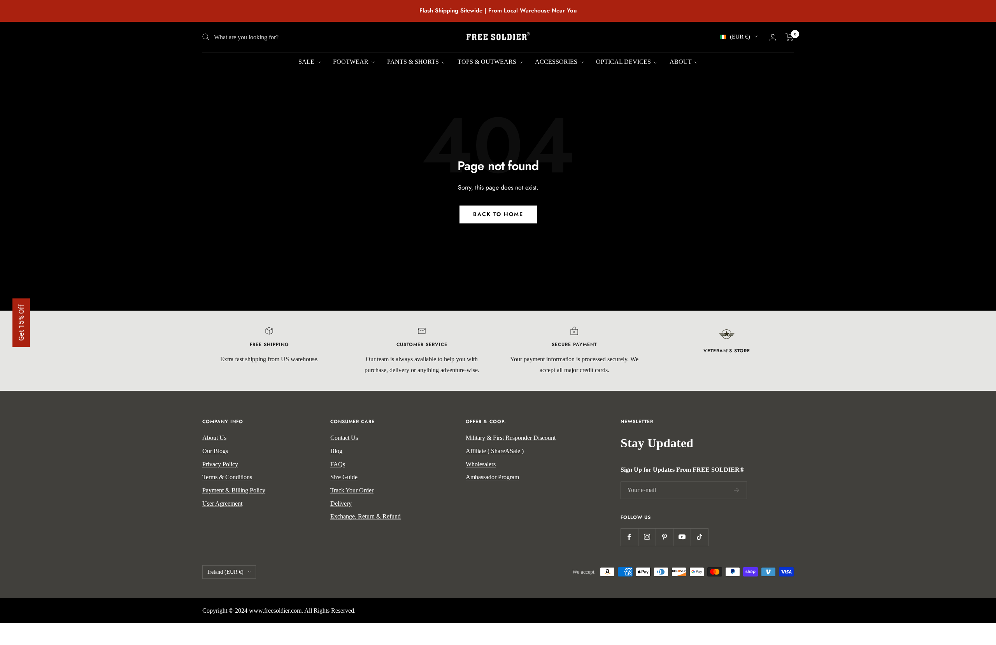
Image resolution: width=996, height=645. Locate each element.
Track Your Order (352, 490)
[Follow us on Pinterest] (664, 537)
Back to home (498, 214)
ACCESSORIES (557, 61)
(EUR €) (740, 36)
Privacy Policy (220, 464)
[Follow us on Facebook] (629, 537)
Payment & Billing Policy (233, 490)
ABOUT (681, 61)
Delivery (341, 503)
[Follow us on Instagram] (647, 537)
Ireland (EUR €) (225, 572)
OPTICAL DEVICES (624, 61)
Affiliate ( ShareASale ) (495, 451)
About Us (214, 437)
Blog (336, 451)
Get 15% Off (21, 322)
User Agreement (222, 503)
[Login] (772, 37)
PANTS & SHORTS (413, 61)
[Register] (736, 490)
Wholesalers (481, 464)
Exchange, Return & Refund (365, 516)
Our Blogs (215, 451)
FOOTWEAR (351, 61)
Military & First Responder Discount (511, 437)
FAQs (337, 464)
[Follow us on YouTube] (682, 537)
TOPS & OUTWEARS (488, 61)
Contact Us (344, 437)
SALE (307, 61)
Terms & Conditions (227, 477)
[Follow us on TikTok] (699, 537)
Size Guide (344, 477)
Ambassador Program (492, 477)
